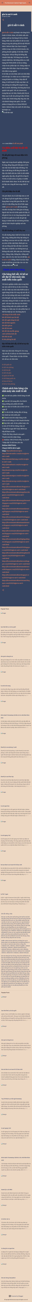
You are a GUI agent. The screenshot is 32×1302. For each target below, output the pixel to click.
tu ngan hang (10, 969)
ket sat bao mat (18, 961)
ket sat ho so (10, 966)
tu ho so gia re (18, 969)
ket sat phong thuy (19, 923)
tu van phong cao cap (20, 983)
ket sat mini (4, 956)
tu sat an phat (19, 927)
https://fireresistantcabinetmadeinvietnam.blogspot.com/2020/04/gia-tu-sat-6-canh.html (15, 533)
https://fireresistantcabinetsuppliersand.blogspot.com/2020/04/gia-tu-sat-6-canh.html (16, 503)
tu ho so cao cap (13, 932)
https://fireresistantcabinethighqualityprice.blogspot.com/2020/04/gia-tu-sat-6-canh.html (16, 541)
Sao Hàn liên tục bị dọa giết (8, 627)
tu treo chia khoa (20, 978)
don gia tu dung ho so (7, 656)
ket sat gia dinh (10, 973)
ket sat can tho (5, 917)
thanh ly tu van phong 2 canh (9, 747)
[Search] (30, 3)
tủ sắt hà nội (6, 370)
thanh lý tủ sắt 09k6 (6, 1189)
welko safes (21, 920)
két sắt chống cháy (6, 913)
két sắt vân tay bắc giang (10, 331)
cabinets (12, 946)
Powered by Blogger (17, 1296)
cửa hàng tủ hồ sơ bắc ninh (11, 314)
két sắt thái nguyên (8, 323)
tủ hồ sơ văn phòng (8, 384)
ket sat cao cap (13, 920)
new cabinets (24, 949)
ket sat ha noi (23, 917)
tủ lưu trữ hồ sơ (7, 381)
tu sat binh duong (22, 980)
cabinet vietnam (24, 952)
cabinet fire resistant (12, 952)
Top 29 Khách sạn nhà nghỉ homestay (11, 1098)
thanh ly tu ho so (19, 966)
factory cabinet (17, 951)
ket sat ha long (14, 917)
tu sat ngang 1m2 (5, 835)
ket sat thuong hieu (9, 959)
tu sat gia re (15, 975)
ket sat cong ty (9, 961)
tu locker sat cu (5, 1219)
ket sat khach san (16, 934)
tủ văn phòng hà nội (9, 339)
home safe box (13, 940)
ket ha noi (26, 969)
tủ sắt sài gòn (6, 373)
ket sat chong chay (24, 936)
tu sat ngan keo (5, 806)
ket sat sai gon (14, 918)
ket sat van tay (16, 937)
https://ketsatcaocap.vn (14, 451)
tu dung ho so (22, 940)
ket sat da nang (8, 923)
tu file (24, 964)
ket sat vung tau (23, 918)
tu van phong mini (13, 981)
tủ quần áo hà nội (8, 375)
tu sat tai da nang (5, 685)
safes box (7, 934)
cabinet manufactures (19, 947)
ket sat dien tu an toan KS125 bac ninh (11, 864)
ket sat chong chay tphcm (8, 1277)
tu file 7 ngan (4, 894)
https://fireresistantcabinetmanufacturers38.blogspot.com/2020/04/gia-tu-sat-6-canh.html (16, 569)
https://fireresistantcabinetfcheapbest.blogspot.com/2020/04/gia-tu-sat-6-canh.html (16, 555)
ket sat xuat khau (6, 957)
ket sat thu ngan (16, 957)
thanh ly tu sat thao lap (7, 776)
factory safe (12, 944)
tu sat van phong (6, 975)
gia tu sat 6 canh (11, 207)
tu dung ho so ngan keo (7, 1248)
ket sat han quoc (17, 964)
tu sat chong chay (18, 925)
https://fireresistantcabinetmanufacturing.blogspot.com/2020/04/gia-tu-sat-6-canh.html (15, 511)
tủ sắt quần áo (7, 364)
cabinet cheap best (6, 951)
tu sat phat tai (25, 930)
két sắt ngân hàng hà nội (10, 320)
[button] (3, 20)
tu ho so (8, 976)
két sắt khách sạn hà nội (10, 317)
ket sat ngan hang (14, 929)
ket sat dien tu (8, 964)
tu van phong (16, 968)
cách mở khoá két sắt (9, 334)
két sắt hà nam (7, 328)
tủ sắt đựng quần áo (8, 378)
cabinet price (16, 949)
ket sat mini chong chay (22, 973)
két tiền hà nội (7, 336)
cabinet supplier (20, 946)
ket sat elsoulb (22, 932)
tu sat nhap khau (10, 927)
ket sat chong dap (6, 937)
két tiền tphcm (7, 325)
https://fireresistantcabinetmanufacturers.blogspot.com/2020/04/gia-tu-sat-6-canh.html (15, 525)
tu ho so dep (19, 944)
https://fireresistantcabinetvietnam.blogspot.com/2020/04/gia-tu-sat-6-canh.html (16, 583)
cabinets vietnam (6, 949)
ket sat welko (7, 962)
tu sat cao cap (10, 922)
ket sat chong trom (17, 962)
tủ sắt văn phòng (7, 367)
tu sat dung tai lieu (8, 978)
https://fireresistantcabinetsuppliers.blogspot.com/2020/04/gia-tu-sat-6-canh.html (16, 495)
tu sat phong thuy (23, 942)
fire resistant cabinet (14, 930)
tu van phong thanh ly (17, 985)
